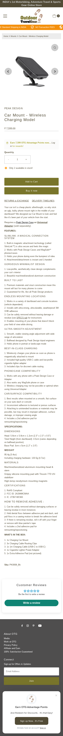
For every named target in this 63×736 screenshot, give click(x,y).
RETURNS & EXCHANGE (16, 201)
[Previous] (8, 71)
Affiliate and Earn (12, 648)
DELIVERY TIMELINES (43, 201)
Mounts (13, 36)
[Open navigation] (5, 16)
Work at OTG (10, 641)
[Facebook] (22, 625)
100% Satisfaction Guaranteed (18, 651)
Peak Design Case (25, 222)
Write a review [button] (31, 602)
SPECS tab (21, 318)
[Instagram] (27, 625)
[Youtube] (40, 625)
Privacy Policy (10, 645)
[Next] (54, 71)
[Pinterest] (33, 625)
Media (7, 638)
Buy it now (31, 191)
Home (6, 36)
